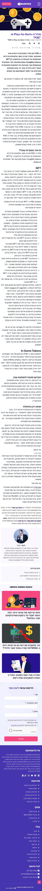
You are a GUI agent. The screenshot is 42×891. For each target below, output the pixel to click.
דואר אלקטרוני (32, 703)
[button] (38, 43)
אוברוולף (37, 487)
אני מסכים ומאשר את (23, 725)
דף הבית (38, 40)
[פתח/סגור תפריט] (39, 4)
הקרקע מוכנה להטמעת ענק (29, 576)
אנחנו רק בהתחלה (32, 579)
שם (36, 695)
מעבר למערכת (6, 4)
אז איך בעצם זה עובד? (31, 573)
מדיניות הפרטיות (16, 725)
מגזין (32, 40)
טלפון (35, 712)
